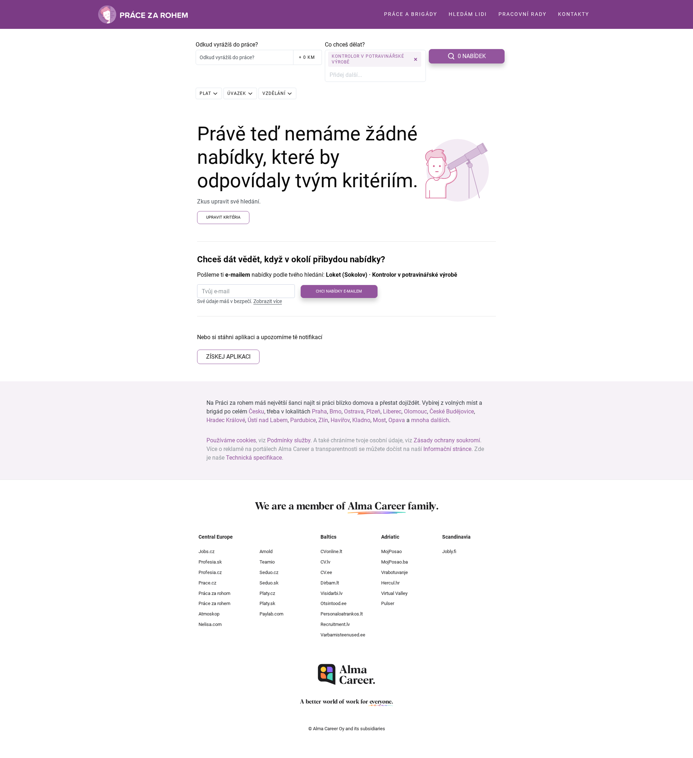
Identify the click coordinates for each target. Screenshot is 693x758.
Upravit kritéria (223, 217)
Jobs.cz (206, 551)
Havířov (340, 420)
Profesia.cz (210, 572)
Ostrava (354, 411)
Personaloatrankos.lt (342, 614)
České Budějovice (452, 411)
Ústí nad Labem (268, 420)
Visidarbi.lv (332, 593)
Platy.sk (267, 603)
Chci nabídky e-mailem (339, 291)
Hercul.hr (390, 583)
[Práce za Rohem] (143, 14)
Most (379, 420)
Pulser (387, 603)
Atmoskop (209, 614)
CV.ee (326, 572)
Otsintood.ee (333, 603)
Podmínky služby (288, 440)
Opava (396, 420)
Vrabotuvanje (394, 572)
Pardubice (303, 420)
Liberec (392, 411)
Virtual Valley (394, 593)
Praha (319, 411)
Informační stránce (447, 449)
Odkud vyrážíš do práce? (227, 44)
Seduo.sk (269, 583)
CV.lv (325, 562)
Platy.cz (267, 593)
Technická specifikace (254, 457)
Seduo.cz (269, 572)
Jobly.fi (449, 551)
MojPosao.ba (394, 562)
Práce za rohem (214, 603)
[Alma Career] (346, 674)
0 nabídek (472, 56)
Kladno (361, 420)
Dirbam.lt (330, 583)
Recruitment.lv (335, 624)
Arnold (266, 551)
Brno (335, 411)
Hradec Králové (225, 420)
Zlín (323, 420)
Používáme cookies (231, 440)
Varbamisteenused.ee (343, 634)
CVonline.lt (331, 551)
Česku (256, 411)
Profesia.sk (210, 562)
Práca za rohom (214, 593)
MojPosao (391, 551)
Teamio (267, 562)
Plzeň (373, 411)
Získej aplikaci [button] (228, 356)
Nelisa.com (210, 624)
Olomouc (415, 411)
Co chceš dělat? (345, 44)
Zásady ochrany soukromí (447, 440)
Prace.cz (207, 583)
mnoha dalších (430, 420)
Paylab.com (271, 614)
